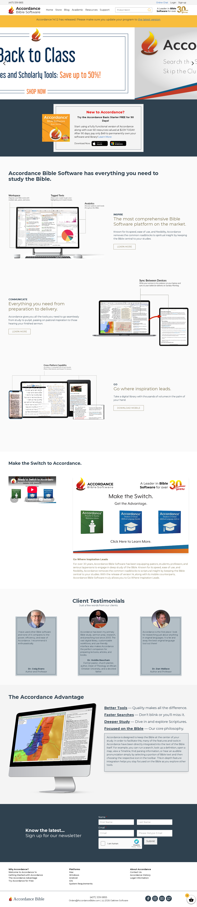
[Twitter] (169, 898)
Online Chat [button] (162, 2)
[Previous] (4, 63)
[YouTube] (162, 898)
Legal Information (139, 878)
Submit (150, 841)
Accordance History (140, 875)
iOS (71, 881)
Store (58, 9)
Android (73, 878)
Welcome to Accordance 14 (23, 872)
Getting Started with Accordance (26, 875)
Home (49, 9)
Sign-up (182, 2)
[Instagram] (155, 898)
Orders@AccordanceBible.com (84, 900)
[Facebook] (148, 898)
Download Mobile (128, 408)
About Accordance (140, 869)
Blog (67, 9)
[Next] (192, 63)
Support (105, 9)
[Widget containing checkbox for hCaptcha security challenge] (120, 843)
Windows (74, 875)
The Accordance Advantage (23, 878)
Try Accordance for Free (21, 881)
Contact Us (136, 872)
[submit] (149, 10)
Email (102, 827)
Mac (71, 872)
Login (173, 2)
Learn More (105, 137)
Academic (77, 9)
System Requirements (81, 883)
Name (102, 817)
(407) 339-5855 (16, 2)
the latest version (149, 19)
